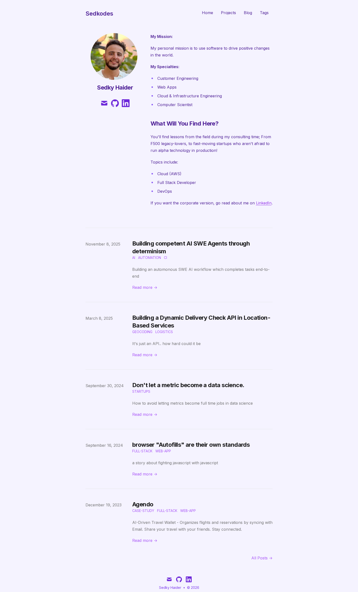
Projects (228, 12)
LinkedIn (264, 202)
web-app (163, 451)
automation (149, 257)
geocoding (142, 332)
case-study (143, 511)
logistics (164, 332)
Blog (248, 12)
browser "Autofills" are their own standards (191, 444)
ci (165, 257)
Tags (264, 12)
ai (133, 257)
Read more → (144, 287)
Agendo (142, 504)
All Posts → (262, 558)
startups (141, 391)
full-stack (142, 451)
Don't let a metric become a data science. (188, 385)
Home (207, 12)
